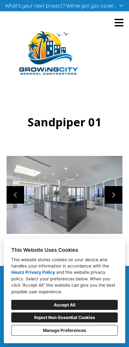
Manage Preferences (64, 330)
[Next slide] (113, 195)
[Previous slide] (15, 195)
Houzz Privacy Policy (33, 272)
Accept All (64, 304)
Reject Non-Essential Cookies (64, 317)
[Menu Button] (119, 22)
